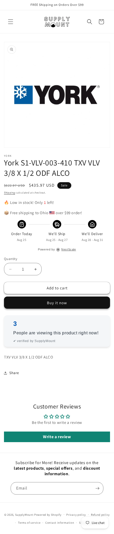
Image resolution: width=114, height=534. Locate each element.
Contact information (59, 522)
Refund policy (100, 515)
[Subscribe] (97, 488)
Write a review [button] (57, 436)
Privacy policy (76, 515)
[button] (10, 22)
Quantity (10, 259)
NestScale (68, 249)
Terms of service (29, 522)
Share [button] (14, 372)
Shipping (9, 192)
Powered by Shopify (48, 514)
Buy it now (57, 302)
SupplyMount (24, 514)
